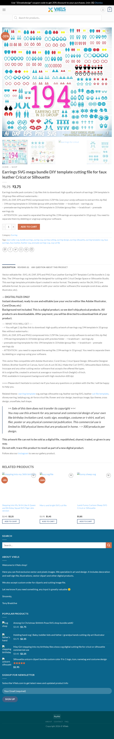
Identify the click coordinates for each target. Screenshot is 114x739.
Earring (14, 235)
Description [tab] (8, 267)
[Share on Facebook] (10, 249)
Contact (58, 721)
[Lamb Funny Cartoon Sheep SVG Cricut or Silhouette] (94, 487)
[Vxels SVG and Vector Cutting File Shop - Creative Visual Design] (57, 9)
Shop (14, 167)
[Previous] (8, 82)
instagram (23, 453)
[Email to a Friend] (21, 249)
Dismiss (99, 2)
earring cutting (50, 240)
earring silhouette (77, 240)
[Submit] (109, 545)
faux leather (15, 243)
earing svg (38, 240)
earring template (27, 393)
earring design (63, 240)
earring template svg (94, 240)
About (48, 721)
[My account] (102, 9)
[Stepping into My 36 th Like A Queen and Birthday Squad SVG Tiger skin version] (19, 487)
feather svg (26, 243)
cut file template (100, 393)
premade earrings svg (41, 243)
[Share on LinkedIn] (31, 249)
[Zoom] (6, 133)
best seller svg (13, 240)
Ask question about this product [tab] (49, 267)
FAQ (67, 721)
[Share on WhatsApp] (5, 249)
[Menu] (4, 9)
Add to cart (29, 226)
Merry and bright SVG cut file (53, 505)
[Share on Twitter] (15, 249)
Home (5, 167)
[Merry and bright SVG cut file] (57, 487)
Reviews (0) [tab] (23, 267)
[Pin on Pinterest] (26, 249)
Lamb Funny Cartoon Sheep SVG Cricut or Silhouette (92, 506)
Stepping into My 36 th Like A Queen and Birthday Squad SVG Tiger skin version (19, 508)
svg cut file (55, 243)
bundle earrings (26, 240)
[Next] (106, 82)
